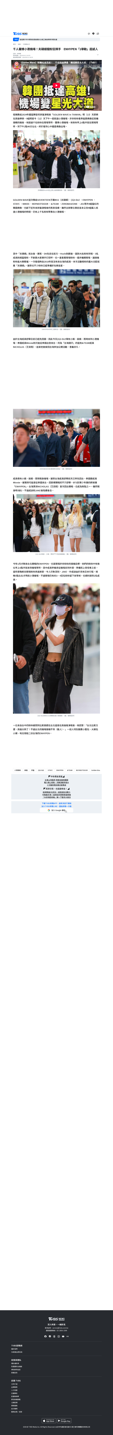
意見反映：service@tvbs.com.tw (56, 1328)
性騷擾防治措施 (16, 1366)
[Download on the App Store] (49, 1420)
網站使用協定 (16, 1369)
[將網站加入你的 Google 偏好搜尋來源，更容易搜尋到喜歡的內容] (56, 810)
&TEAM (69, 770)
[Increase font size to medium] (89, 33)
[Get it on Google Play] (64, 1420)
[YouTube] (63, 1336)
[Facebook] (45, 1336)
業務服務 (14, 1405)
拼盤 (32, 770)
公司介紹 (14, 1384)
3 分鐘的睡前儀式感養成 (56, 785)
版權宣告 (14, 1373)
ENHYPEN (59, 770)
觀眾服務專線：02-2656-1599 (56, 1330)
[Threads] (54, 1336)
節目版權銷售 (16, 1399)
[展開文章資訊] (98, 55)
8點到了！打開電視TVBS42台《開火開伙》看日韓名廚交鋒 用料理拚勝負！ (46, 39)
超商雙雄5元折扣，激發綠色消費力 (56, 792)
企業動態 (14, 1387)
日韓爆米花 (26, 44)
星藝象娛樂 (15, 1396)
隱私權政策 (15, 1363)
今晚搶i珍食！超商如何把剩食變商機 (56, 794)
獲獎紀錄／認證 (16, 1412)
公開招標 (14, 1402)
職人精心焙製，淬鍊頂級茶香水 (56, 782)
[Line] (50, 1336)
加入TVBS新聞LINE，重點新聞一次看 (56, 806)
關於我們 (14, 1349)
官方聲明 (14, 1409)
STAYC (50, 770)
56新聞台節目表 (16, 1352)
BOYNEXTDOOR (82, 770)
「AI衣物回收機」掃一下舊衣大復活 (56, 797)
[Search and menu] (98, 33)
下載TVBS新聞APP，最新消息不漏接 (56, 803)
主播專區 (14, 1393)
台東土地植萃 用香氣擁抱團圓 (56, 780)
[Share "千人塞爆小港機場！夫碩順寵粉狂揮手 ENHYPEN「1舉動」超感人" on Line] (93, 33)
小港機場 (17, 770)
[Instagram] (58, 1336)
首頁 (14, 44)
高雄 (25, 770)
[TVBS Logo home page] (20, 33)
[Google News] (67, 1336)
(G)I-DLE (41, 770)
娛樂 (19, 44)
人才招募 (14, 1390)
